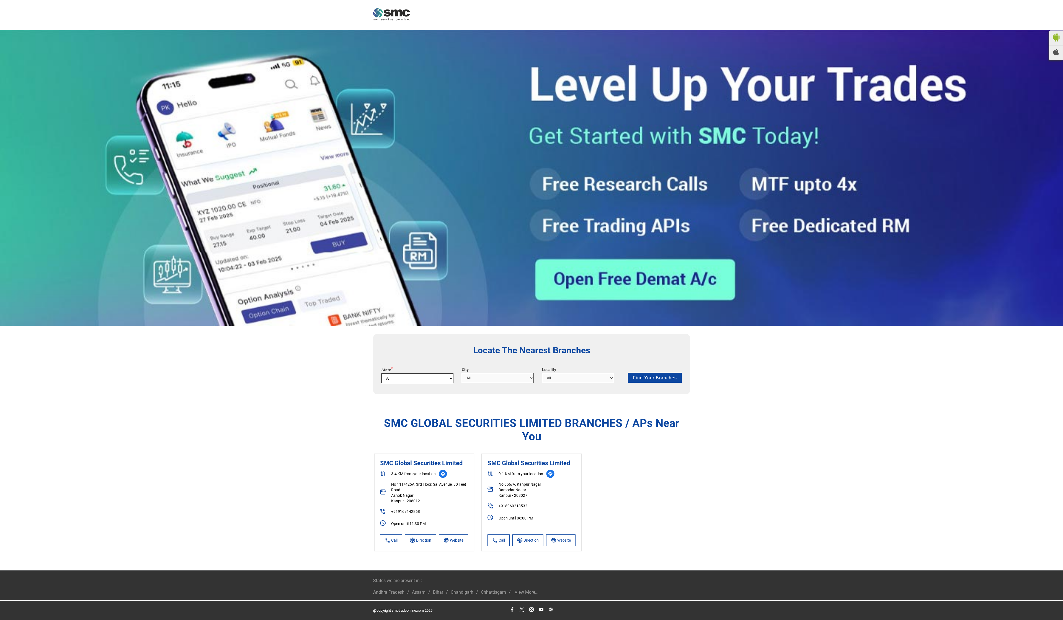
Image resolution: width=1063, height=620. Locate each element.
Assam (418, 592)
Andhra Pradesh (388, 592)
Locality (549, 369)
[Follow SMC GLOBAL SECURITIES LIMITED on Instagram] (531, 609)
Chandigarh (462, 592)
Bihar (438, 592)
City (465, 369)
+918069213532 (513, 506)
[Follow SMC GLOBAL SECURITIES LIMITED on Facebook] (512, 609)
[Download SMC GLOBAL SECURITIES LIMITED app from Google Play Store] (1056, 42)
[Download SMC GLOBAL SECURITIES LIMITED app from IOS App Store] (1056, 53)
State (387, 370)
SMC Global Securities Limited (421, 463)
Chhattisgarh (493, 592)
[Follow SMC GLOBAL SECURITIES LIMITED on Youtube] (541, 609)
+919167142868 (405, 511)
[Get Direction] (442, 473)
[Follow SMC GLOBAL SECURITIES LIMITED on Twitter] (521, 609)
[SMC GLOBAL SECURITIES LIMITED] (391, 15)
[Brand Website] (550, 609)
